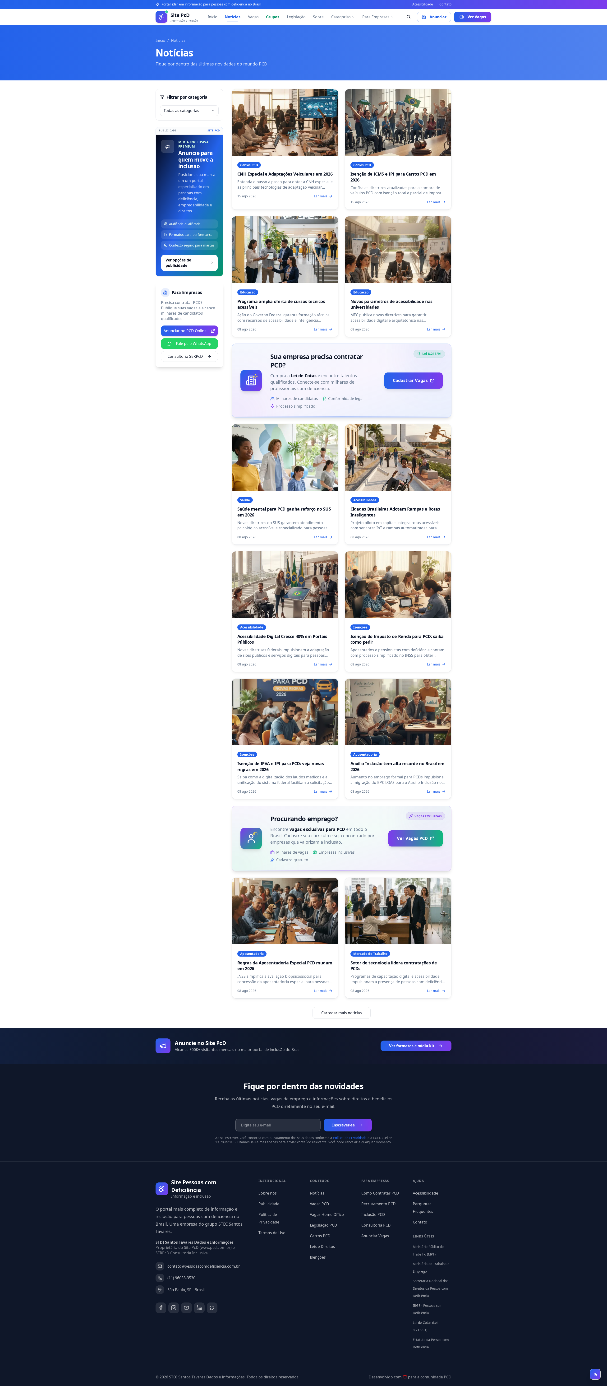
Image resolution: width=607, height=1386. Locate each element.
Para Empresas (375, 16)
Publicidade (268, 1203)
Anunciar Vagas (375, 1235)
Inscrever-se (343, 1125)
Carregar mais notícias (341, 1012)
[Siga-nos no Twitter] (212, 1307)
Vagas (253, 16)
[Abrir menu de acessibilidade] (595, 1374)
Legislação (296, 16)
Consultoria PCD (376, 1225)
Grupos (272, 16)
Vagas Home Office (327, 1214)
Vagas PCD (319, 1203)
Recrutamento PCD (378, 1203)
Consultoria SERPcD (185, 356)
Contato (445, 4)
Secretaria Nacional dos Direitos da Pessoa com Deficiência (430, 1288)
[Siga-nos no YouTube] (186, 1307)
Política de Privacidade (350, 1138)
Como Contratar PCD (380, 1193)
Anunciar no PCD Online (185, 330)
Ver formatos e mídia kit (411, 1045)
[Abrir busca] (408, 17)
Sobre (318, 16)
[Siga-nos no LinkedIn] (199, 1307)
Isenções (318, 1257)
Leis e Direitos (322, 1246)
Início (212, 16)
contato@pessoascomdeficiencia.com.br (203, 1266)
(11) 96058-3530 (181, 1277)
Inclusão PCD (373, 1214)
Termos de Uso (271, 1232)
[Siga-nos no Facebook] (161, 1307)
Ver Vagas (477, 16)
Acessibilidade (422, 4)
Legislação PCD (323, 1225)
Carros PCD (320, 1235)
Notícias (232, 16)
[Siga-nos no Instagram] (173, 1307)
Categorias (341, 16)
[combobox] (189, 110)
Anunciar (438, 16)
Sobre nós (267, 1193)
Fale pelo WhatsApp (193, 343)
